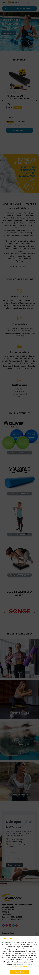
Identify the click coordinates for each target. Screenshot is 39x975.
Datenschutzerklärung (19, 966)
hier (6, 958)
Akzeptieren (19, 972)
